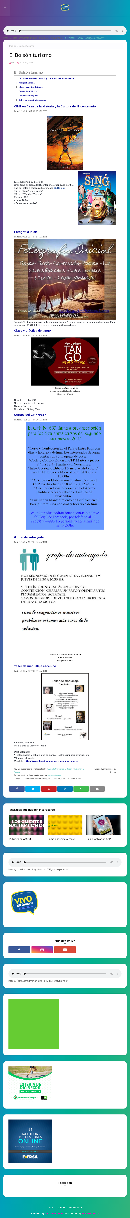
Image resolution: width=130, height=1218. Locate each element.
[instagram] (42, 949)
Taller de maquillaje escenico (32, 99)
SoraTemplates (54, 1213)
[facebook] (19, 949)
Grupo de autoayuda (28, 95)
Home (50, 1207)
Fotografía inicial (27, 82)
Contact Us (75, 1207)
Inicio (12, 46)
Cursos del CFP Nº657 (29, 91)
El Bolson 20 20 (90, 1213)
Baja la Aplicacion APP (98, 839)
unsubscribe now (54, 775)
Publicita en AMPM (20, 839)
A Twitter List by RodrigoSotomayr (84, 38)
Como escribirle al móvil (61, 839)
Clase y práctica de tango (31, 86)
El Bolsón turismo (28, 72)
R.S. (13, 62)
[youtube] (65, 949)
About (61, 1207)
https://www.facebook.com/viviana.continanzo (51, 761)
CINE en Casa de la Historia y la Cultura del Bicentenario (46, 78)
